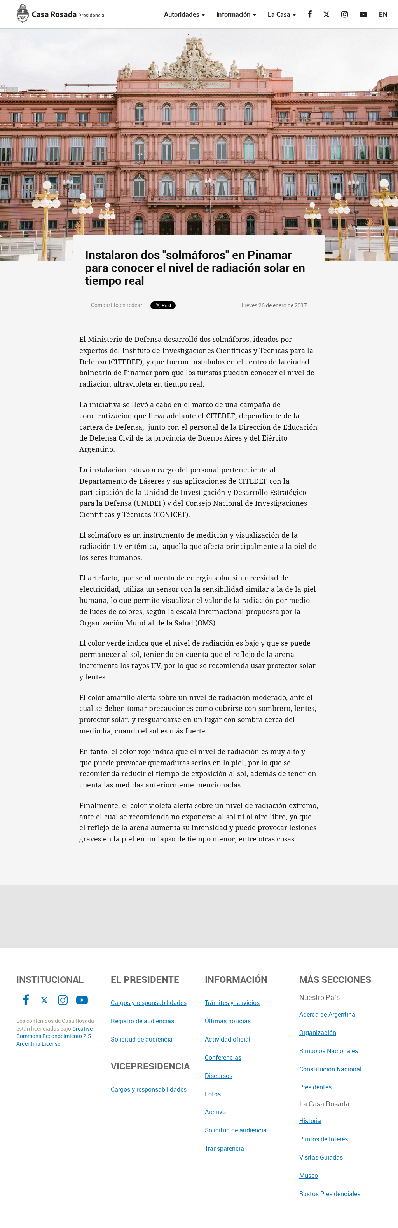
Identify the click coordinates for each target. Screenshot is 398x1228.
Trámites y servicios (232, 1002)
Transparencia (224, 1148)
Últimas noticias (228, 1021)
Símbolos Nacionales (328, 1051)
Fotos (213, 1094)
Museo (308, 1175)
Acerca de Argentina (327, 1014)
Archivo (215, 1112)
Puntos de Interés (323, 1139)
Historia (310, 1121)
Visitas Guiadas (321, 1157)
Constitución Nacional (330, 1069)
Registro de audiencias (142, 1021)
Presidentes (315, 1087)
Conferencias (223, 1057)
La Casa (280, 14)
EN (383, 14)
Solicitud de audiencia (142, 1039)
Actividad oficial (227, 1039)
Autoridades (182, 14)
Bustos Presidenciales (329, 1194)
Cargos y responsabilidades (149, 1002)
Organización (317, 1032)
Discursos (218, 1075)
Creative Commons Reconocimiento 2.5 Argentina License (54, 1036)
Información (234, 14)
